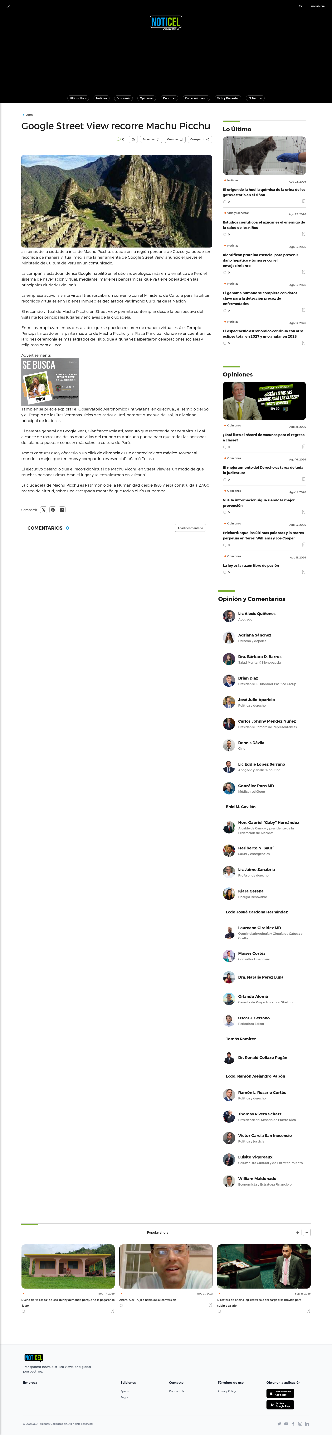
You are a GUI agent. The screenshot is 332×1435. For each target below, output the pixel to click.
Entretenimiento (196, 98)
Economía (123, 98)
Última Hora (78, 98)
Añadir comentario (190, 528)
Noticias (101, 98)
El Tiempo (255, 98)
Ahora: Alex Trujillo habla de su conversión (49, 1299)
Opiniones (147, 98)
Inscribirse (317, 6)
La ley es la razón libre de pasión (251, 565)
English (125, 1397)
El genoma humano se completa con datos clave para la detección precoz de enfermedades (260, 298)
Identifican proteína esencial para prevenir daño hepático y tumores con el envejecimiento (260, 260)
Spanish (125, 1391)
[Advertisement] (166, 61)
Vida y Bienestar (228, 98)
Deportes (169, 98)
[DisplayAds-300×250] (116, 382)
